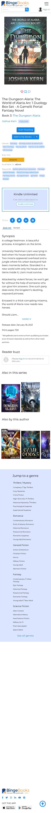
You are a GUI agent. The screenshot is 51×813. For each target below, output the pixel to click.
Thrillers (17, 483)
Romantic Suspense (21, 536)
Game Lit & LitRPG (36, 147)
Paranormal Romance (21, 532)
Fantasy (13, 143)
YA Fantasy (7, 150)
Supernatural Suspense (22, 510)
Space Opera (18, 630)
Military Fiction (19, 561)
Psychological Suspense (22, 506)
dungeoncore (23, 176)
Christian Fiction (19, 554)
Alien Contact (18, 611)
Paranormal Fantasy (21, 593)
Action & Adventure (21, 550)
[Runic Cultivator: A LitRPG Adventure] (10, 441)
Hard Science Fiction (21, 618)
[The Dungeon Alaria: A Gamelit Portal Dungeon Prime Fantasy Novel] (10, 394)
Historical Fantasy (20, 589)
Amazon (13, 160)
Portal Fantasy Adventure (27, 172)
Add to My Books (23, 137)
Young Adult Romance (22, 539)
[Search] (27, 9)
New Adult (29, 600)
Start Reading (25, 130)
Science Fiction (21, 606)
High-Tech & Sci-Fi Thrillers (23, 499)
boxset (6, 179)
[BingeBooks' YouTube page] (19, 797)
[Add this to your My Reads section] (26, 91)
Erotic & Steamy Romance (23, 524)
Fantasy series (9, 176)
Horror (15, 557)
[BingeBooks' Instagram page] (11, 797)
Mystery (27, 483)
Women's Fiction (19, 569)
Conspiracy (17, 487)
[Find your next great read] (15, 4)
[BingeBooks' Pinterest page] (24, 797)
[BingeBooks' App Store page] (9, 808)
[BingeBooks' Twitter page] (7, 797)
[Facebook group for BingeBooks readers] (2, 797)
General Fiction (21, 545)
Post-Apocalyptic (20, 626)
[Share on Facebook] (12, 220)
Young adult (21, 147)
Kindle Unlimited (25, 204)
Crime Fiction (18, 495)
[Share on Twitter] (19, 220)
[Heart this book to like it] (22, 91)
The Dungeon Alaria (26, 115)
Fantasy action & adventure (30, 143)
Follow (23, 121)
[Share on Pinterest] (32, 220)
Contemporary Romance (23, 520)
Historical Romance (21, 528)
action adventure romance (24, 169)
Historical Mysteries (20, 503)
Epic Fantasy (8, 147)
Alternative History (20, 615)
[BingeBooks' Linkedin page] (15, 797)
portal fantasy (9, 172)
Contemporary (19, 579)
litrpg (42, 176)
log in (22, 358)
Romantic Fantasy (20, 597)
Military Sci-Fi (18, 622)
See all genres (25, 635)
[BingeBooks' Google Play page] (25, 807)
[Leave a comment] (29, 91)
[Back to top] (42, 804)
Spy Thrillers (28, 487)
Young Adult (18, 565)
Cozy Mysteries (19, 491)
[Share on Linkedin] (26, 220)
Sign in (46, 9)
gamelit (34, 176)
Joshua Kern (9, 121)
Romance (18, 516)
